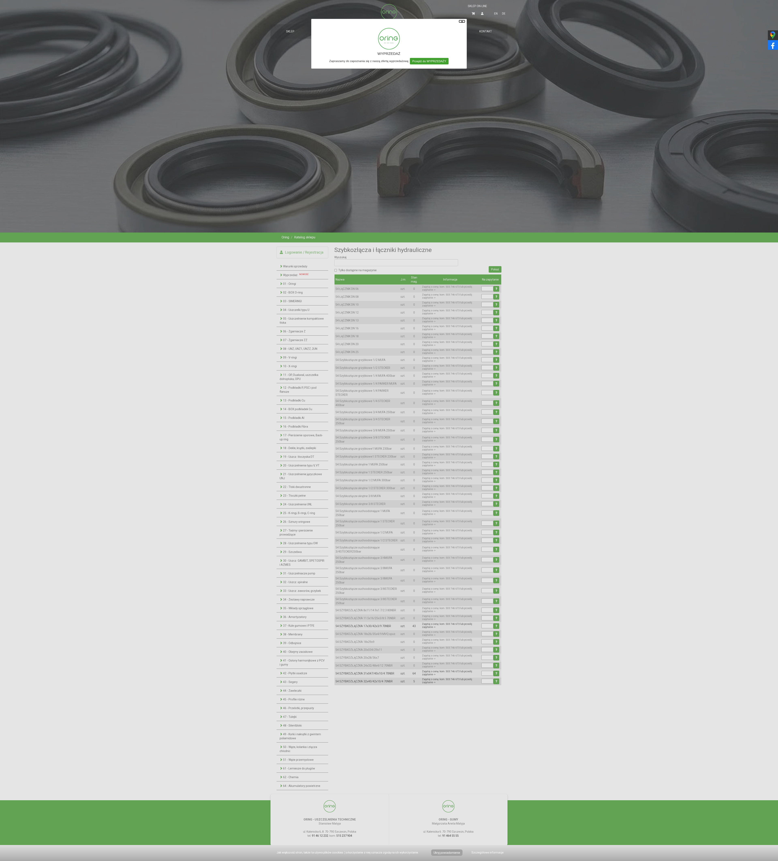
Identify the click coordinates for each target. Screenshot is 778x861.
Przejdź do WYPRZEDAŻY (429, 61)
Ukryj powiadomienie (447, 852)
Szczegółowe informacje (487, 852)
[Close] (462, 21)
